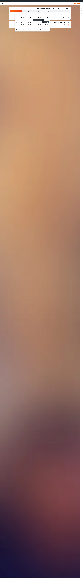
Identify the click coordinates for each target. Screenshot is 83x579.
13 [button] (47, 24)
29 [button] (21, 29)
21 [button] (45, 27)
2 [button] (40, 20)
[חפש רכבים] (81, 11)
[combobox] (59, 11)
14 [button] (45, 24)
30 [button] (40, 29)
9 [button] (40, 22)
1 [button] (21, 20)
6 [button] (47, 22)
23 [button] (40, 27)
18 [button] (30, 27)
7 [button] (23, 22)
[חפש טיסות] (81, 6)
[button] (1, 1)
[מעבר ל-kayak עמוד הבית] (77, 3)
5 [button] (28, 22)
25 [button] (36, 27)
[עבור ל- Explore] (81, 13)
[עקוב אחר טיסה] (81, 15)
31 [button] (16, 29)
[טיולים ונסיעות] (81, 18)
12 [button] (33, 22)
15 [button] (21, 24)
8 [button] (21, 22)
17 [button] (38, 24)
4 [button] (30, 22)
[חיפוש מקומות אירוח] (81, 9)
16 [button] (40, 24)
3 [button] (38, 20)
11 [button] (30, 24)
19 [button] (33, 24)
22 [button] (21, 27)
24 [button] (38, 27)
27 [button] (47, 29)
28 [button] (45, 29)
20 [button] (47, 27)
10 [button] (38, 22)
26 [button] (33, 27)
